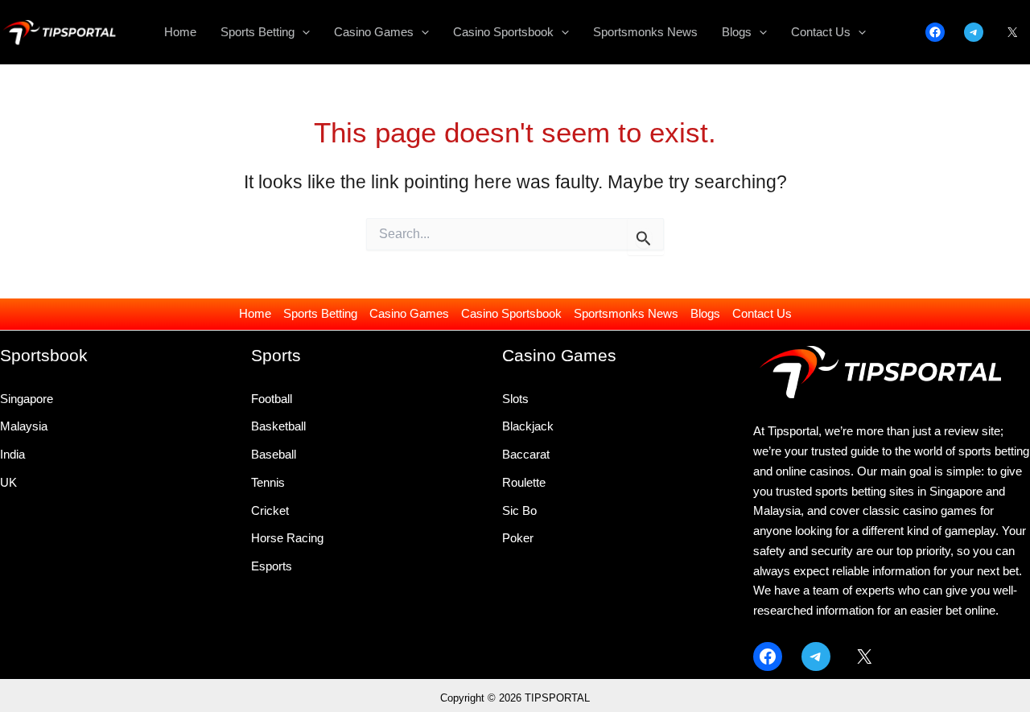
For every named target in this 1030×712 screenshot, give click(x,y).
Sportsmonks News (626, 313)
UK (8, 482)
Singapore (26, 398)
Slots (515, 398)
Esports (271, 566)
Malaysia (23, 426)
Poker (518, 538)
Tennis (268, 482)
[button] (302, 32)
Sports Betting (320, 313)
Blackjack (528, 426)
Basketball (278, 426)
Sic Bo (519, 510)
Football (271, 398)
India (12, 454)
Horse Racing (287, 538)
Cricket (270, 510)
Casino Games (409, 313)
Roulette (524, 482)
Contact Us (762, 313)
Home (255, 313)
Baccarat (526, 454)
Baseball (273, 454)
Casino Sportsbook (511, 313)
